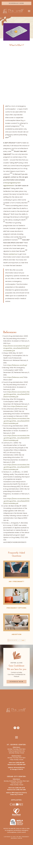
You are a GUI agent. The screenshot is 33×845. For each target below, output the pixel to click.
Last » (23, 640)
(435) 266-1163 (20, 762)
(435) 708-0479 (20, 788)
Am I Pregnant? (16, 581)
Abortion (16, 634)
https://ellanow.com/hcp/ (17, 365)
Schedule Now (16, 3)
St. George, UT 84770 (16, 769)
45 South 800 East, (19, 767)
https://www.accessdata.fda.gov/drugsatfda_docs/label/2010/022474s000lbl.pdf (16, 348)
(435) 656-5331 (20, 764)
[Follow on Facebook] (15, 728)
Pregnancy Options (16, 608)
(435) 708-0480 (21, 789)
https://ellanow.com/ (15, 377)
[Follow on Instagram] (18, 728)
